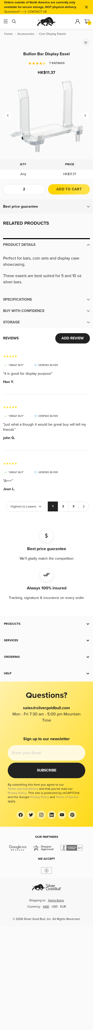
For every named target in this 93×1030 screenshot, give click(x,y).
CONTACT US (37, 12)
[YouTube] (62, 815)
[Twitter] (31, 815)
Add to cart (69, 189)
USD (55, 907)
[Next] (85, 115)
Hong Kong (56, 900)
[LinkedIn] (52, 815)
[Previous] (7, 115)
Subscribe (46, 770)
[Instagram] (41, 815)
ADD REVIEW (72, 338)
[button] (46, 206)
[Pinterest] (72, 815)
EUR (63, 907)
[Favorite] (86, 42)
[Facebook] (21, 815)
